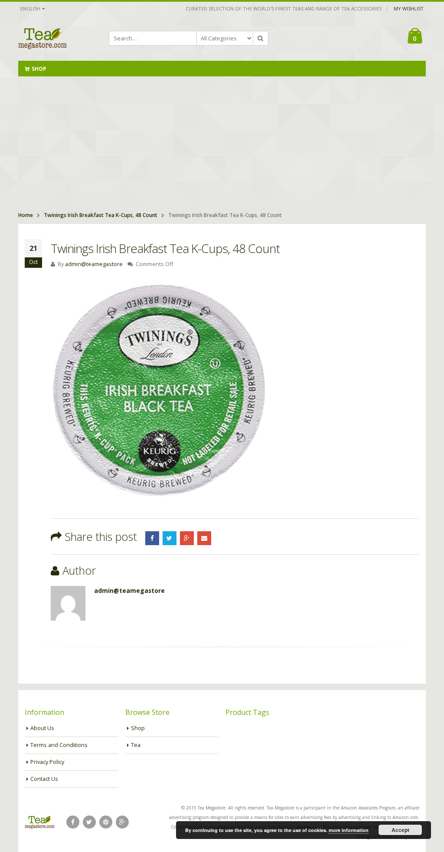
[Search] (260, 38)
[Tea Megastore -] (42, 38)
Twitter (169, 538)
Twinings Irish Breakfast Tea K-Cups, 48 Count (100, 215)
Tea (135, 745)
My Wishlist (409, 8)
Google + (187, 538)
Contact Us (44, 779)
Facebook (152, 538)
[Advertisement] (222, 141)
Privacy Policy (47, 762)
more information (349, 830)
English (30, 8)
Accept (400, 830)
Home (25, 215)
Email (204, 538)
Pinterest (105, 822)
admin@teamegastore (94, 264)
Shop (39, 68)
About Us (42, 728)
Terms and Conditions (59, 745)
